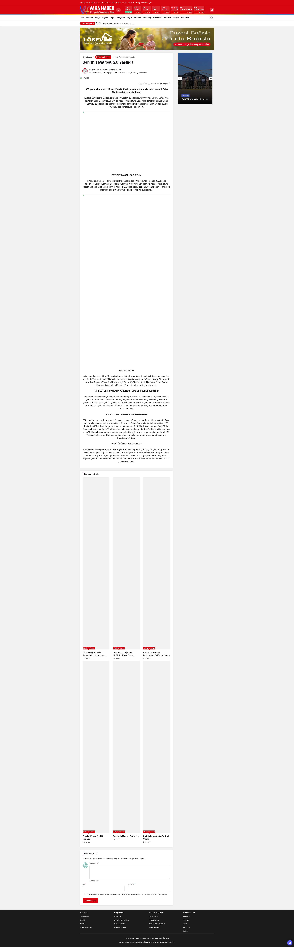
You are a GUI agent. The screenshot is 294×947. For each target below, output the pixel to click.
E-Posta (131, 884)
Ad (84, 884)
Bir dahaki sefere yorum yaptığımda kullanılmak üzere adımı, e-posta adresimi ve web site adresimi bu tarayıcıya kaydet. (126, 894)
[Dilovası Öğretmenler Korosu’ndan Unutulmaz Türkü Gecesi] (96, 568)
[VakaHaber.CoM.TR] (97, 9)
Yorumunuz (94, 863)
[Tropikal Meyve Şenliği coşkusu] (96, 752)
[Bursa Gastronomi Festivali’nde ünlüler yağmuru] (156, 568)
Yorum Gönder (90, 900)
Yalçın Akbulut (95, 70)
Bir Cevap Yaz (91, 853)
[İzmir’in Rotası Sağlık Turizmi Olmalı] (156, 752)
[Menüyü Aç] (118, 10)
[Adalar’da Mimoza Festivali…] (126, 752)
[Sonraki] (100, 23)
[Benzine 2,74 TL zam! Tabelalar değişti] (195, 78)
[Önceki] (97, 23)
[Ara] (212, 10)
